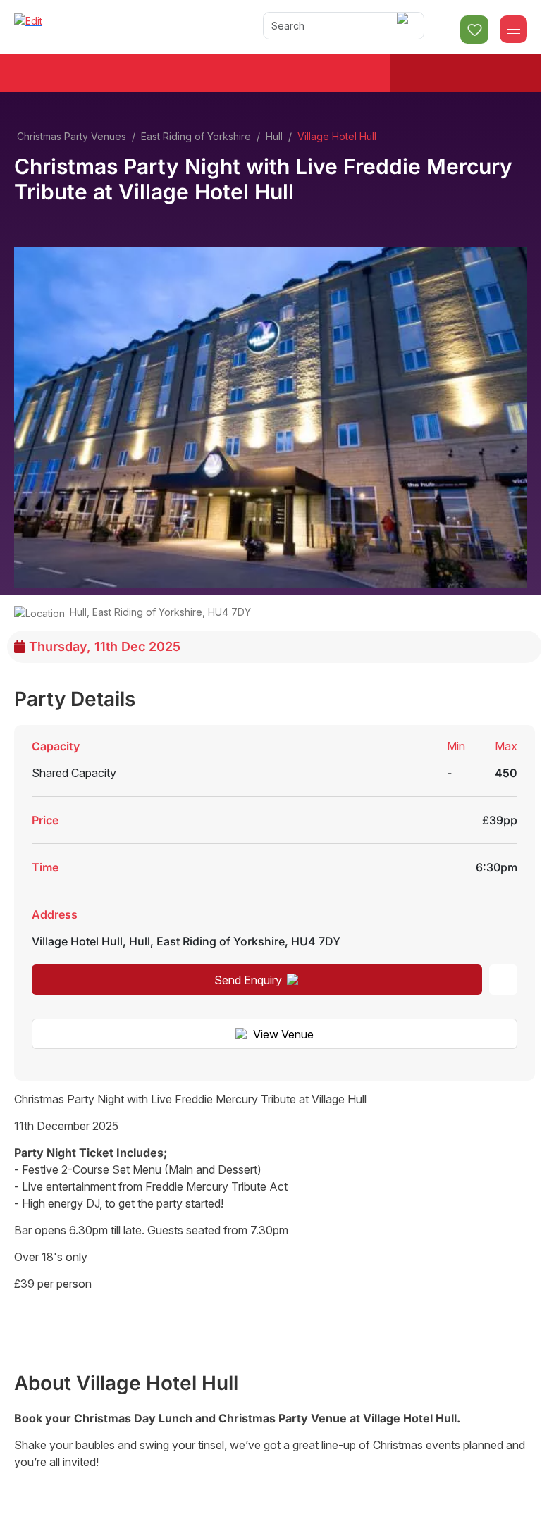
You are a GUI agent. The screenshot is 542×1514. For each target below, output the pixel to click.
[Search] (405, 25)
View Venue (283, 1034)
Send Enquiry (248, 980)
